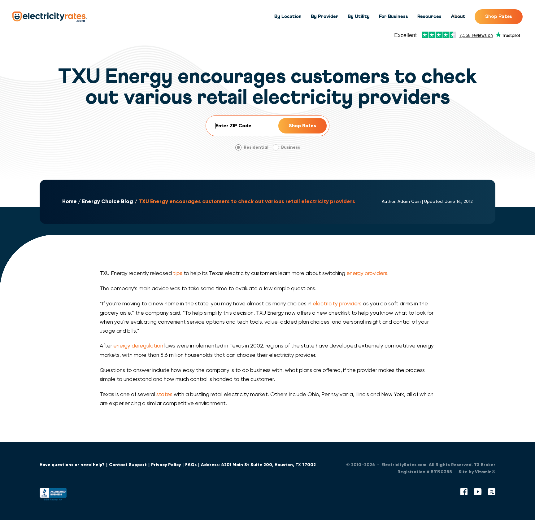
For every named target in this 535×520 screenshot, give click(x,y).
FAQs (191, 464)
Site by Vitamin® (477, 471)
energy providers (366, 273)
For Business (393, 16)
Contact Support (128, 464)
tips (177, 273)
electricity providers (337, 303)
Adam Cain (409, 201)
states (164, 394)
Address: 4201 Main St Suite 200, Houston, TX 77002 (258, 464)
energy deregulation (138, 346)
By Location (288, 16)
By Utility (359, 16)
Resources (429, 16)
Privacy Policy (166, 464)
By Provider (324, 16)
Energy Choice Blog (107, 202)
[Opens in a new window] (53, 495)
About (458, 16)
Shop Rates (498, 16)
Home (69, 202)
